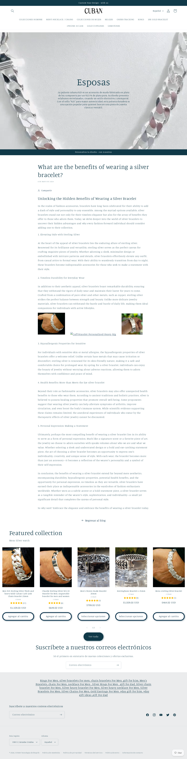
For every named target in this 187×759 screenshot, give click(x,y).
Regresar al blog (95, 520)
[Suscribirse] (117, 665)
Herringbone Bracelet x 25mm (131, 591)
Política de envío (112, 753)
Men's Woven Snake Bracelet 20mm (93, 592)
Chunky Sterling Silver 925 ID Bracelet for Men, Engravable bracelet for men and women (56, 593)
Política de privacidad (72, 753)
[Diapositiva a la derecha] (100, 627)
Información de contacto (132, 753)
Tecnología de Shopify (30, 753)
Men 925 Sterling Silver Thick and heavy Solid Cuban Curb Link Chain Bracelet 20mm (18, 593)
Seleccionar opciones (93, 616)
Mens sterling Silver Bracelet (168, 591)
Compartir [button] (46, 190)
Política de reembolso (51, 753)
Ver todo (93, 636)
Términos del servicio (93, 753)
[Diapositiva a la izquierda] (87, 627)
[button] (12, 10)
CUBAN (18, 753)
